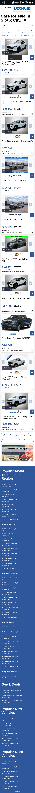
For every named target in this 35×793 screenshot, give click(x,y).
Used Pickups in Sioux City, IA (10, 767)
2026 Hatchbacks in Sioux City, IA (11, 642)
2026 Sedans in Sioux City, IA (9, 549)
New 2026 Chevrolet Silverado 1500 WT (15, 378)
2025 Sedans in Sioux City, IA (9, 672)
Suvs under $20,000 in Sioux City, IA (11, 691)
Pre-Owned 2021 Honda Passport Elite (17, 260)
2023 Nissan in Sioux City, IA (9, 578)
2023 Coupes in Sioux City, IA (9, 676)
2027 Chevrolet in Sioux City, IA (10, 583)
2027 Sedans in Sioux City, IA (9, 618)
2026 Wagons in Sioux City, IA (10, 539)
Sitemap (17, 791)
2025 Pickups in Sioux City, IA (10, 574)
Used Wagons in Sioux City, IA (10, 782)
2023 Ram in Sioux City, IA (9, 623)
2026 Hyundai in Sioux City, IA (10, 520)
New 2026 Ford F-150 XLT (14, 220)
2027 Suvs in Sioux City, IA (9, 505)
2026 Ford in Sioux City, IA (9, 495)
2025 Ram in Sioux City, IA (9, 637)
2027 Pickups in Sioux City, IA (10, 544)
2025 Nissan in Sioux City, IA (9, 613)
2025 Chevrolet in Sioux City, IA (10, 608)
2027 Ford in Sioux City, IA (9, 534)
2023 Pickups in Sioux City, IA (10, 554)
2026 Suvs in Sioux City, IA (9, 485)
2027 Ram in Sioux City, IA (9, 569)
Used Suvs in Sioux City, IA (9, 762)
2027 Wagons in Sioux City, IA (10, 647)
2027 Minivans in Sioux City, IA (10, 657)
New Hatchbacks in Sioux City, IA (10, 739)
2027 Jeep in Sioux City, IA (9, 593)
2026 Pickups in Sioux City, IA (10, 490)
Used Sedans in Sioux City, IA (9, 772)
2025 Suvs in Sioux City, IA (9, 525)
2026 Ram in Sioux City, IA (9, 515)
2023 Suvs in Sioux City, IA (9, 529)
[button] (3, 47)
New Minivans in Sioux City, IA (10, 744)
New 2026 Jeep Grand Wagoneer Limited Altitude (17, 418)
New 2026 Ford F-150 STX (14, 180)
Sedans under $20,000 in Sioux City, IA (12, 701)
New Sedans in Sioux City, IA (9, 734)
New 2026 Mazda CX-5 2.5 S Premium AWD (15, 63)
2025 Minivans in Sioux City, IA (10, 632)
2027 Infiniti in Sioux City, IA (9, 588)
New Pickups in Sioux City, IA (9, 724)
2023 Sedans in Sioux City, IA (9, 652)
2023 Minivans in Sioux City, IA (10, 662)
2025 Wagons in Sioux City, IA (10, 667)
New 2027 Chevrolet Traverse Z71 (17, 141)
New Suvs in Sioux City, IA (9, 719)
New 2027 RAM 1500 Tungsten (16, 338)
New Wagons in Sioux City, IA (9, 729)
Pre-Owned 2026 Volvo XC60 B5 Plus (16, 103)
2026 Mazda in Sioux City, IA (9, 500)
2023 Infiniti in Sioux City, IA (9, 627)
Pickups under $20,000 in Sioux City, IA (12, 696)
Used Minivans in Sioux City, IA (10, 777)
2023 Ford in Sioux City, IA (9, 559)
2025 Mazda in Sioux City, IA (9, 598)
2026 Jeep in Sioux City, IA (9, 510)
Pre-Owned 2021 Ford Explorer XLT (16, 299)
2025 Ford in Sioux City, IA (9, 564)
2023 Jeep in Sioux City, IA (9, 603)
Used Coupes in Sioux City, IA (9, 787)
